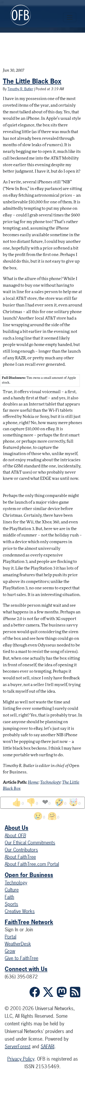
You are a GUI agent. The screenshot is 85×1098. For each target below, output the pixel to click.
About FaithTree (20, 857)
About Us (16, 828)
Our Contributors (21, 850)
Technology (50, 783)
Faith (9, 897)
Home (33, 783)
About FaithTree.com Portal (32, 864)
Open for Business (29, 875)
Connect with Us (26, 969)
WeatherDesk (18, 944)
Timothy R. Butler (20, 89)
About (15, 835)
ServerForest (17, 1046)
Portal (10, 936)
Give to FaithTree (21, 958)
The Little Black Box (32, 81)
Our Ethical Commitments (30, 842)
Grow (10, 951)
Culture (12, 890)
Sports (11, 904)
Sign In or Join (19, 929)
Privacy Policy (20, 1059)
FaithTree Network (29, 922)
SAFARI (47, 1046)
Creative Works (20, 911)
